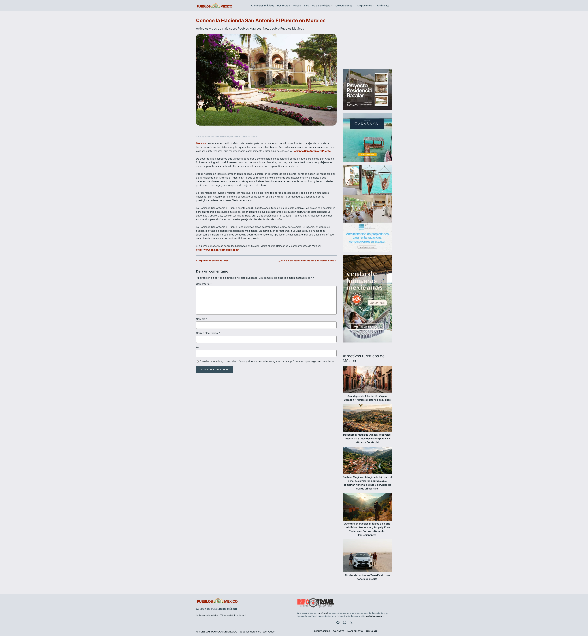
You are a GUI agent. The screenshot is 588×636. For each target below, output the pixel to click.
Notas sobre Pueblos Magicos (283, 28)
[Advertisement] (367, 42)
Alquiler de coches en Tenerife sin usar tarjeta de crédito (367, 577)
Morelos (201, 143)
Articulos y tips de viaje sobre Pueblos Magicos (228, 28)
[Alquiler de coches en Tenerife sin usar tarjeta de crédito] (367, 556)
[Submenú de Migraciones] (373, 5)
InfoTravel (323, 613)
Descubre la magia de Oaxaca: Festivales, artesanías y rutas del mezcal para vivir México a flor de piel (367, 438)
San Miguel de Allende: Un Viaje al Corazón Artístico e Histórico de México (367, 398)
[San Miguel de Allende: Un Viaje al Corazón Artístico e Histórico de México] (367, 380)
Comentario (204, 283)
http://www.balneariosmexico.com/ (217, 249)
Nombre (201, 318)
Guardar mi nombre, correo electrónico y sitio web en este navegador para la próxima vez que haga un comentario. (267, 361)
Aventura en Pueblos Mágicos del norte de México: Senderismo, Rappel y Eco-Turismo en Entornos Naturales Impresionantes (367, 529)
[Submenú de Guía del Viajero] (332, 5)
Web (198, 347)
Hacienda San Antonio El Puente (311, 150)
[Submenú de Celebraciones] (353, 5)
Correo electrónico (208, 333)
